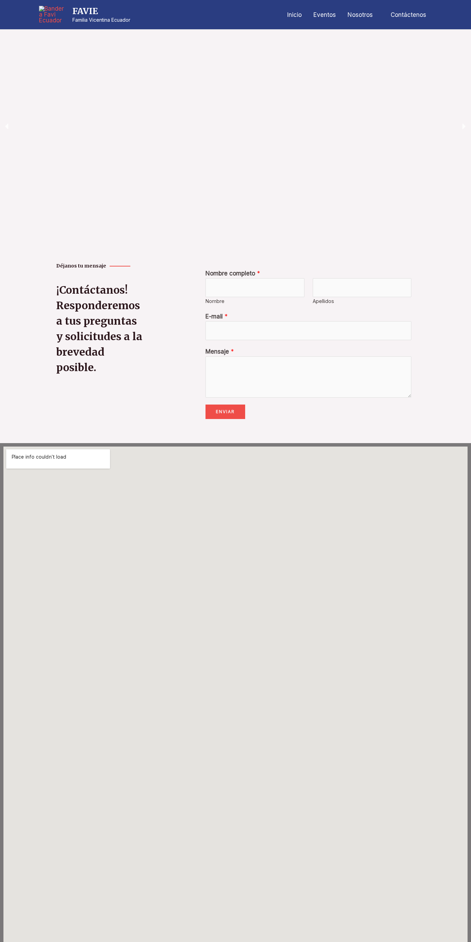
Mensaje (220, 351)
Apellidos (323, 301)
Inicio (294, 14)
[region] (235, 126)
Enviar (225, 411)
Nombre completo (233, 273)
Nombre (215, 301)
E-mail (217, 316)
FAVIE (85, 11)
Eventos (324, 14)
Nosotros (360, 14)
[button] (7, 126)
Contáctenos (408, 14)
